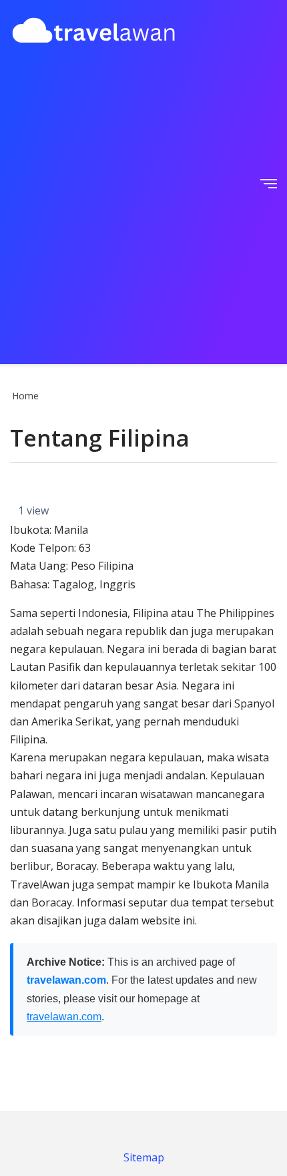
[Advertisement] (143, 206)
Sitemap (143, 1157)
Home (25, 395)
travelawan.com (66, 980)
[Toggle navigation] (264, 182)
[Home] (93, 32)
